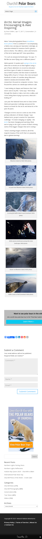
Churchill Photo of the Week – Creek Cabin (18, 478)
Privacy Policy (9, 522)
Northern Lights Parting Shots (14, 465)
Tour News (8, 495)
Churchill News (9, 486)
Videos (6, 498)
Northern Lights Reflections (13, 468)
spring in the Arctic (30, 63)
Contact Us (9, 525)
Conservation (29, 31)
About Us (33, 522)
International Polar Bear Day (13, 475)
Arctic (6, 122)
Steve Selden (10, 31)
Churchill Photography (11, 489)
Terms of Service (22, 522)
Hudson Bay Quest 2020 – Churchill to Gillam (19, 471)
